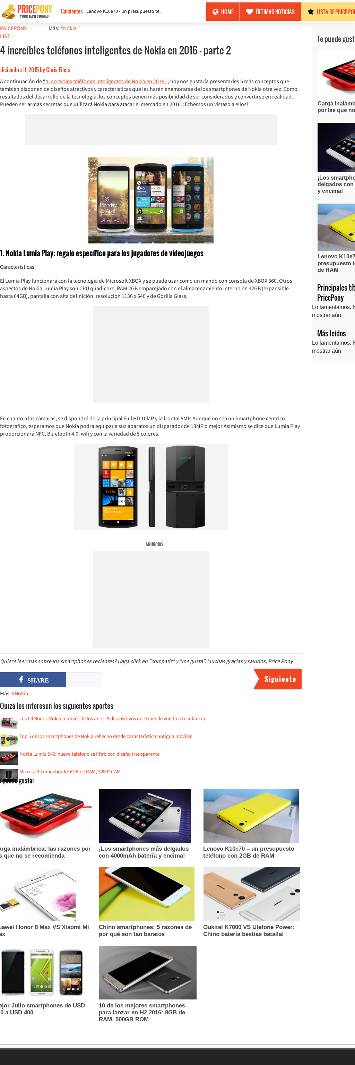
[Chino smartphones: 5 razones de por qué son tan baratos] (147, 895)
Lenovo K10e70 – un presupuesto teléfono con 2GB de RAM (248, 852)
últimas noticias (275, 12)
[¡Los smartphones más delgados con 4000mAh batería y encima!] (145, 817)
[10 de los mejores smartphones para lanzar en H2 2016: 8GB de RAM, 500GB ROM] (148, 973)
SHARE (38, 680)
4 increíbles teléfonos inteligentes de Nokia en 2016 (104, 81)
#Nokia (68, 28)
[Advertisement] (151, 129)
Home (227, 12)
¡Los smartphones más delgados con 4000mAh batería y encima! (144, 852)
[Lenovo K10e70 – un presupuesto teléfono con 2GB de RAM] (251, 817)
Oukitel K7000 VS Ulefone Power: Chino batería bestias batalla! (249, 930)
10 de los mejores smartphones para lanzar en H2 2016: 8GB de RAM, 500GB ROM (142, 1012)
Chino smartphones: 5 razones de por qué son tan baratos (145, 930)
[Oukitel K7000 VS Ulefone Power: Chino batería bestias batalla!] (251, 895)
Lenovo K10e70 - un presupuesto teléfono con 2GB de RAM (124, 11)
